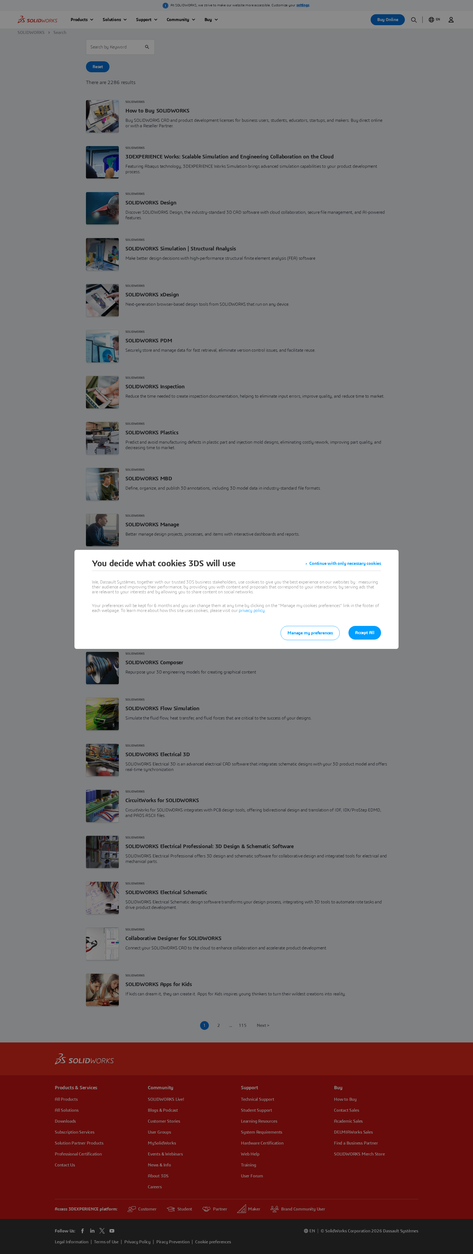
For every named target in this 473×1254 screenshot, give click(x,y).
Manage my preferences (310, 633)
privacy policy (251, 610)
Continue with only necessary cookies (345, 563)
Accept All (364, 633)
